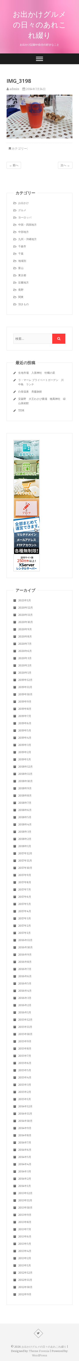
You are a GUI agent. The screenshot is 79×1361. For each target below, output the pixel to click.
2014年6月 (24, 1149)
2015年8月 (24, 1048)
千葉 (20, 253)
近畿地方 (23, 282)
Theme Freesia (39, 1351)
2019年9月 (24, 701)
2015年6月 (24, 1063)
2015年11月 (25, 1026)
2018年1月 (24, 846)
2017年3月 (24, 918)
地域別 (22, 260)
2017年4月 (24, 911)
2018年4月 (25, 824)
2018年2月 (24, 839)
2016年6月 (25, 976)
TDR (21, 410)
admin (14, 89)
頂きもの (23, 304)
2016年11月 (25, 940)
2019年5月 (24, 730)
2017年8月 (24, 882)
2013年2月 (24, 1258)
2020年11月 (25, 614)
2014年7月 (24, 1142)
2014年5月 (24, 1157)
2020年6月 (25, 651)
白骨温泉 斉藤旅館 (30, 391)
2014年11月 (25, 1113)
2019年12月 (25, 679)
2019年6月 (24, 723)
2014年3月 (24, 1171)
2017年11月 (25, 860)
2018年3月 (24, 831)
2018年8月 (25, 795)
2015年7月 (24, 1055)
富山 (20, 268)
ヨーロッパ (24, 217)
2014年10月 (25, 1120)
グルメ (22, 210)
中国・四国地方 (27, 224)
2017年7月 (24, 889)
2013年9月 (24, 1214)
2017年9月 (24, 875)
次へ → (65, 165)
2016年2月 (24, 1005)
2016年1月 (24, 1012)
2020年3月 (25, 658)
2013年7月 (24, 1229)
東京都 (22, 275)
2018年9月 (25, 788)
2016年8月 (25, 961)
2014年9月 (24, 1128)
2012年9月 (24, 1294)
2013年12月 (25, 1193)
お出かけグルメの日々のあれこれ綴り (39, 24)
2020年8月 (25, 636)
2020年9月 (25, 629)
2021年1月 (24, 600)
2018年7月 (24, 802)
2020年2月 (25, 665)
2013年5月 (24, 1243)
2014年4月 (24, 1164)
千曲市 (22, 246)
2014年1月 (24, 1186)
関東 (20, 297)
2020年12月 (25, 607)
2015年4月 (24, 1077)
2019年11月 (25, 687)
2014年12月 (25, 1106)
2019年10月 (25, 694)
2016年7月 (24, 969)
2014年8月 (24, 1135)
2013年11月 (25, 1200)
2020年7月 (25, 643)
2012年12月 (25, 1272)
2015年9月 (24, 1041)
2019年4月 (24, 737)
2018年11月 (25, 773)
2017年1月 (24, 932)
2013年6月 (24, 1236)
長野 (20, 289)
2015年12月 (25, 1019)
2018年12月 (25, 766)
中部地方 (23, 232)
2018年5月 (24, 817)
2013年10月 (25, 1207)
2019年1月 (24, 759)
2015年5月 (24, 1070)
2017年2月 (24, 925)
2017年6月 (24, 896)
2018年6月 (25, 810)
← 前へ (13, 165)
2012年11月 (25, 1279)
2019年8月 (24, 708)
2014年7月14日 (35, 89)
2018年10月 (25, 781)
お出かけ (23, 203)
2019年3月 (24, 745)
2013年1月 (24, 1265)
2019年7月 (24, 716)
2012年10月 (25, 1287)
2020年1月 (24, 672)
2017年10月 (25, 867)
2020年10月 (25, 622)
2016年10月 (25, 947)
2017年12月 (25, 853)
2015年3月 (24, 1084)
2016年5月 (24, 983)
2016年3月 (24, 998)
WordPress (39, 1355)
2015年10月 (25, 1034)
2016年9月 (25, 954)
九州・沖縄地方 (27, 239)
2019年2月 (24, 752)
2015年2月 (24, 1092)
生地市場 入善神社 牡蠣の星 (36, 372)
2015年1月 (24, 1099)
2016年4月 (25, 990)
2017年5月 (24, 904)
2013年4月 (24, 1251)
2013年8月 (24, 1222)
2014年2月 (24, 1178)
